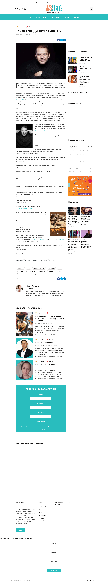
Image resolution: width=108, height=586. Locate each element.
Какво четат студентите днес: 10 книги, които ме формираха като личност (49, 318)
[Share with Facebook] (58, 40)
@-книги (66, 17)
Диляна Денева (40, 345)
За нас (20, 530)
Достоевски (51, 268)
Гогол (28, 268)
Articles (29, 299)
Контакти (25, 2)
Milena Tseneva (20, 34)
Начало (30, 17)
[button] (41, 61)
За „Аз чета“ (18, 2)
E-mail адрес (41, 412)
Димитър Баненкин (39, 268)
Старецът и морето (22, 274)
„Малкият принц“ (40, 130)
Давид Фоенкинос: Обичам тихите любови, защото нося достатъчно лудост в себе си (86, 243)
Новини (45, 17)
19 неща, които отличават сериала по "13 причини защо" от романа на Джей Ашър (74, 220)
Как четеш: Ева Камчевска (47, 364)
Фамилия (40, 403)
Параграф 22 (41, 271)
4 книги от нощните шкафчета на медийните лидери (85, 59)
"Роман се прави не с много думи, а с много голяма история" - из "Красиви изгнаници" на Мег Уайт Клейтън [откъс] (74, 245)
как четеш (20, 271)
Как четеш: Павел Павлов (46, 343)
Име (41, 394)
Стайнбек (42, 239)
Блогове (76, 17)
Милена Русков (30, 271)
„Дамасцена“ (19, 100)
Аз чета (38, 323)
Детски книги (40, 2)
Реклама (32, 2)
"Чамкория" (20, 268)
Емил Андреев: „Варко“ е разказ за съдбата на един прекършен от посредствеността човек (85, 80)
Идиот (60, 268)
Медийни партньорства (52, 2)
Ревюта (37, 17)
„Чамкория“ (19, 208)
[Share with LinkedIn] (64, 40)
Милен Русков (28, 208)
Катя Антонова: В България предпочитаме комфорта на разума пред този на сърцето (86, 220)
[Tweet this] (61, 40)
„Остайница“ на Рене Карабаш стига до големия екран (85, 68)
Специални (55, 17)
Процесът (51, 271)
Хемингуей (35, 239)
